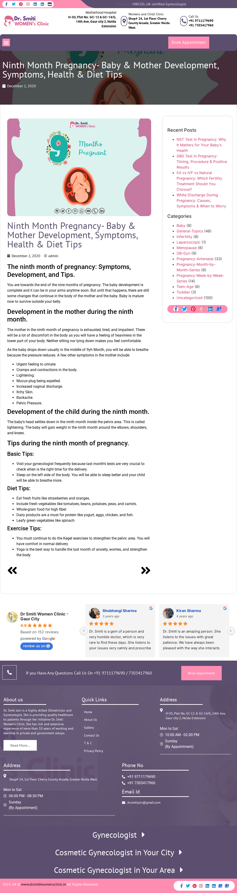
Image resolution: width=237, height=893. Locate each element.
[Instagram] (28, 4)
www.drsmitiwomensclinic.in (43, 884)
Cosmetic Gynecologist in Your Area (114, 870)
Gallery (89, 727)
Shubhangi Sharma (120, 610)
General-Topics (190, 231)
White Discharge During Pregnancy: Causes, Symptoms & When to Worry (201, 200)
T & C (88, 743)
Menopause (187, 247)
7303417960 (140, 673)
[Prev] (43, 571)
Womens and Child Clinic (146, 14)
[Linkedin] (35, 4)
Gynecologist (114, 835)
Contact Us (91, 735)
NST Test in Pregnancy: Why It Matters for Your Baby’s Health (201, 145)
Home (88, 712)
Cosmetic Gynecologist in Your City (114, 852)
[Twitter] (14, 4)
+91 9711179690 (109, 673)
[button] (6, 42)
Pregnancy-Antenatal (195, 258)
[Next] (115, 571)
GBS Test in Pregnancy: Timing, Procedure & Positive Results (202, 161)
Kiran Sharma (188, 610)
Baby (181, 225)
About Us (90, 720)
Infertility (184, 236)
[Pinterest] (21, 4)
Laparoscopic (188, 242)
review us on (34, 645)
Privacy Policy (93, 751)
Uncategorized (190, 297)
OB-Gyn (183, 253)
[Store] (49, 4)
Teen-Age (185, 286)
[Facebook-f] (6, 4)
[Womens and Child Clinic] (124, 21)
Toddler (183, 292)
